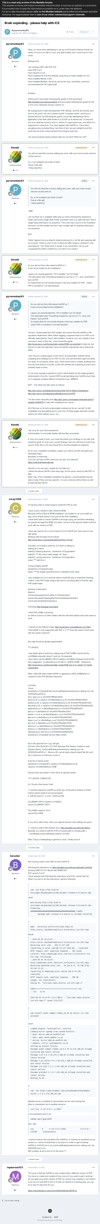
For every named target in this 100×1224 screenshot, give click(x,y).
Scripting (32, 33)
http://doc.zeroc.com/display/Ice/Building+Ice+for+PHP (51, 393)
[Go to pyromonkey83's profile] (7, 32)
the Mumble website (52, 11)
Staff (56, 1217)
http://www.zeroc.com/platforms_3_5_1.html (72, 627)
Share (71, 32)
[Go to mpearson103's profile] (15, 1176)
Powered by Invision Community (50, 1220)
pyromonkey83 (21, 30)
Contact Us (47, 1217)
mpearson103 (15, 1167)
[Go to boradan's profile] (15, 865)
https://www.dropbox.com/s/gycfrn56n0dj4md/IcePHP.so (52, 1191)
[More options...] (93, 44)
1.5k (16, 170)
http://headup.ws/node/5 (47, 607)
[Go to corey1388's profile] (15, 508)
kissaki (15, 147)
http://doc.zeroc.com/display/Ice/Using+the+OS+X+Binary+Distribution (58, 391)
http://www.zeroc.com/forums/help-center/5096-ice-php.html (54, 344)
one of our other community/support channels (61, 14)
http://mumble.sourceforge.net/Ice (42, 102)
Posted (38, 44)
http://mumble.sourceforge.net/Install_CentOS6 (72, 867)
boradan (15, 856)
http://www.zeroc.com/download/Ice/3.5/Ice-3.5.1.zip (50, 540)
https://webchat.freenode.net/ (41, 462)
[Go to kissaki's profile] (15, 157)
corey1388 (15, 499)
